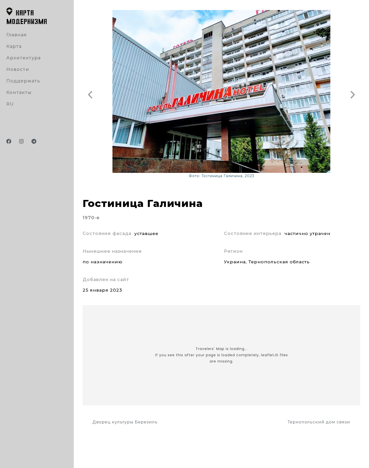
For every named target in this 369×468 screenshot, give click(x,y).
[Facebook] (8, 141)
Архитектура (23, 58)
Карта (14, 46)
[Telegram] (33, 141)
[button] (90, 95)
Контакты (19, 92)
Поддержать (23, 81)
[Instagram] (21, 141)
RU (10, 104)
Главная (16, 35)
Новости (17, 69)
